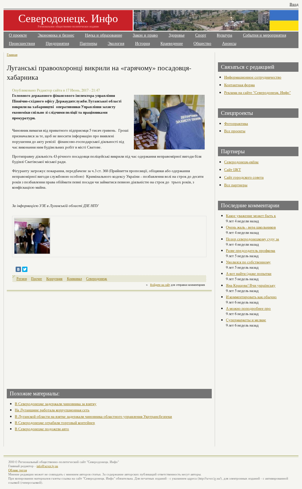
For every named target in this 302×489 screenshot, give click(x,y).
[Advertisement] (58, 338)
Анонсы (229, 43)
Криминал (74, 278)
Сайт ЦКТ (232, 169)
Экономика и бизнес (56, 35)
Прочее (36, 278)
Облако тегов (17, 470)
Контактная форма (239, 84)
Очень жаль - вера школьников (251, 227)
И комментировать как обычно (251, 296)
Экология (116, 43)
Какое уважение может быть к (251, 215)
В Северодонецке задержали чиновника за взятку (55, 403)
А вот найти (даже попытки (248, 273)
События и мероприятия (264, 35)
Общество (202, 43)
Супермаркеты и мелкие (246, 319)
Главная (12, 54)
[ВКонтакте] (18, 269)
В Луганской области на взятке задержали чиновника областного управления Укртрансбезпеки (93, 416)
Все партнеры (235, 185)
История (142, 43)
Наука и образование (103, 35)
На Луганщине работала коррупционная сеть (52, 410)
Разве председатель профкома (250, 250)
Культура (224, 35)
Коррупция (54, 278)
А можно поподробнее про (248, 308)
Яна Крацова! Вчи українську (250, 285)
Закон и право (145, 35)
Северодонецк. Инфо (68, 17)
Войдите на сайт (160, 285)
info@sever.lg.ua (47, 466)
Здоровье (177, 35)
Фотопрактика (236, 123)
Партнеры (88, 43)
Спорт (200, 35)
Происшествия (22, 43)
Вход (294, 4)
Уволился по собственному (248, 262)
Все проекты (234, 130)
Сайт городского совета (244, 177)
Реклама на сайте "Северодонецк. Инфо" (257, 92)
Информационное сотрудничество (252, 77)
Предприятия (57, 43)
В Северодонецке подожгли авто (42, 428)
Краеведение (171, 43)
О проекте (18, 35)
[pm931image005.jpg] (32, 235)
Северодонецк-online (241, 161)
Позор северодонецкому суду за (252, 239)
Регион (22, 278)
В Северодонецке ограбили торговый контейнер (55, 422)
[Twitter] (24, 269)
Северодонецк (96, 278)
